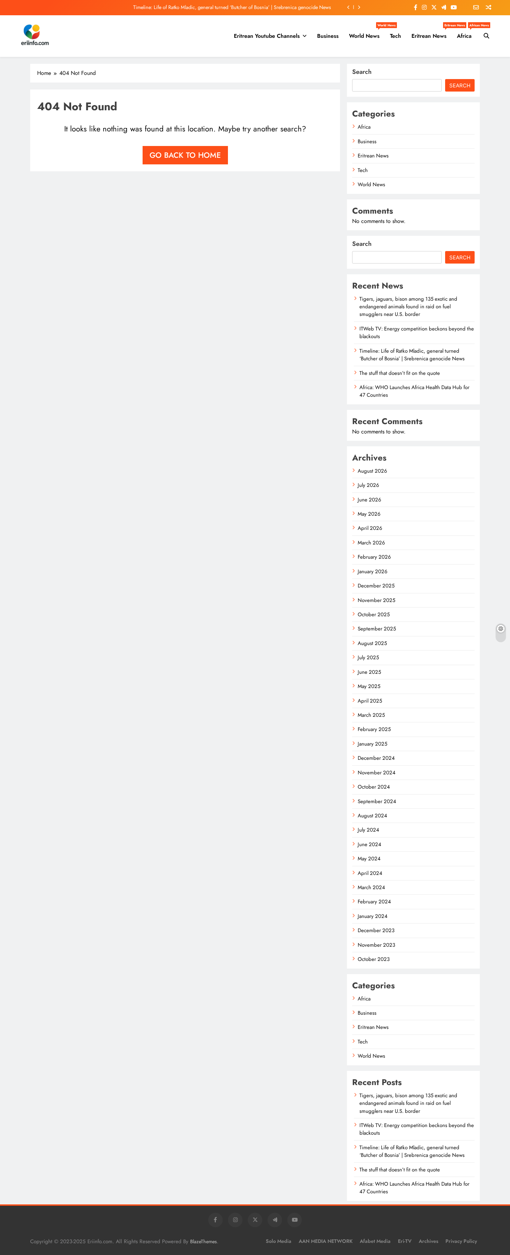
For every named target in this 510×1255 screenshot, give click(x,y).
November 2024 (377, 772)
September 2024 (377, 801)
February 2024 (374, 901)
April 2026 (370, 528)
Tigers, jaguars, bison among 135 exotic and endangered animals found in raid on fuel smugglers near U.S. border (408, 306)
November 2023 (376, 945)
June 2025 (369, 672)
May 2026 (369, 514)
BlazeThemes (203, 1241)
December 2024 (376, 758)
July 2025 (368, 657)
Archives (428, 1241)
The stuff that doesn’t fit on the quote (399, 373)
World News (367, 33)
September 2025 (377, 629)
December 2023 (376, 930)
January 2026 (373, 571)
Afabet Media (375, 1241)
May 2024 (369, 858)
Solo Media (278, 1241)
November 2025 (376, 600)
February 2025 (374, 729)
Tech (395, 36)
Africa (467, 33)
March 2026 (371, 543)
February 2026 (374, 557)
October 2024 (374, 787)
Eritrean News (431, 33)
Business (328, 36)
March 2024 (371, 887)
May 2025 (369, 686)
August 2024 (372, 815)
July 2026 (368, 485)
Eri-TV (404, 1241)
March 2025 (371, 715)
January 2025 (372, 744)
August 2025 (372, 643)
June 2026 (369, 500)
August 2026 (372, 471)
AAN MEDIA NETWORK (325, 1241)
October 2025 (374, 614)
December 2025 (376, 586)
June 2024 (369, 844)
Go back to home (185, 155)
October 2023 (374, 959)
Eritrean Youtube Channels (267, 36)
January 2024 (373, 916)
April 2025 (370, 701)
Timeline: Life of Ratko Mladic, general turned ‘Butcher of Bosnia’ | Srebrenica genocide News (232, 7)
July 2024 (368, 830)
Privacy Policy (461, 1241)
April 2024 (370, 873)
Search (362, 71)
